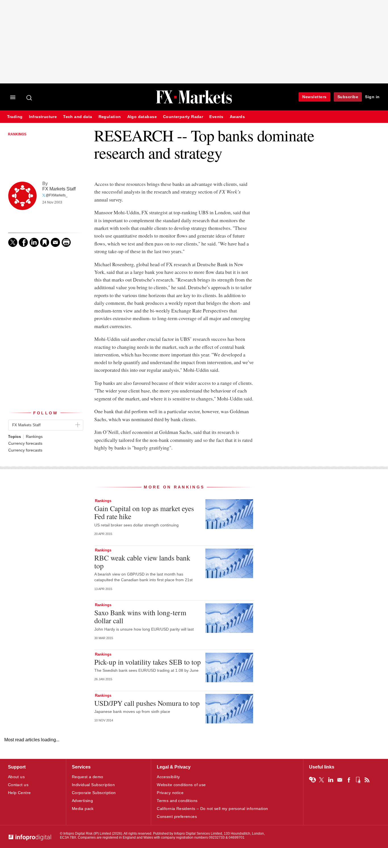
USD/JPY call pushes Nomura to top (147, 703)
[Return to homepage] (194, 102)
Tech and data (77, 117)
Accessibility (168, 776)
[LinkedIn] (34, 242)
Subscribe (347, 97)
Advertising (82, 800)
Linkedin (330, 779)
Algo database (142, 117)
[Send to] (55, 242)
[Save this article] (44, 242)
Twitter (321, 779)
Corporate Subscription (94, 792)
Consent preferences (177, 816)
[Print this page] (66, 242)
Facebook (348, 779)
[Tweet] (12, 242)
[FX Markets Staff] (22, 196)
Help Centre (19, 792)
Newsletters (314, 97)
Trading (15, 117)
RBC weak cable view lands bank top (142, 562)
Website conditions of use (181, 784)
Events (216, 117)
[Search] (29, 97)
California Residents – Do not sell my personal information (212, 808)
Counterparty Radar (183, 117)
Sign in (372, 97)
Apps (357, 779)
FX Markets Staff (59, 188)
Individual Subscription (93, 784)
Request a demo (87, 776)
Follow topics (312, 779)
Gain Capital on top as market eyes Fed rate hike (144, 512)
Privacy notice (170, 792)
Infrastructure (43, 117)
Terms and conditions (177, 800)
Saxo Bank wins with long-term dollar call (140, 616)
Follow (45, 413)
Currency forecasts (25, 443)
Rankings (17, 134)
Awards (237, 117)
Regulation (110, 117)
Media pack (83, 808)
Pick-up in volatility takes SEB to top (147, 662)
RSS (367, 779)
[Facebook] (23, 242)
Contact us (18, 784)
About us (16, 776)
